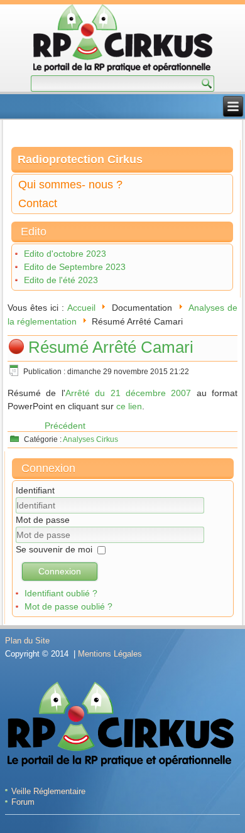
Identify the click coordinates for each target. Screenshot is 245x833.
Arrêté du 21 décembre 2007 (128, 393)
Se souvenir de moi (54, 549)
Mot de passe (43, 520)
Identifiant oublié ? (60, 593)
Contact (37, 203)
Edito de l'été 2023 (61, 280)
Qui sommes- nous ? (70, 184)
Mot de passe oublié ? (68, 606)
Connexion (59, 571)
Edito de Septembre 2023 (75, 267)
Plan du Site (27, 640)
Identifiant (35, 490)
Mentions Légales (110, 653)
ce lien (129, 406)
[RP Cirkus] (122, 39)
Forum (23, 802)
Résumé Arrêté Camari (110, 347)
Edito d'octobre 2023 (65, 254)
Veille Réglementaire (48, 791)
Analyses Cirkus (90, 439)
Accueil (81, 308)
